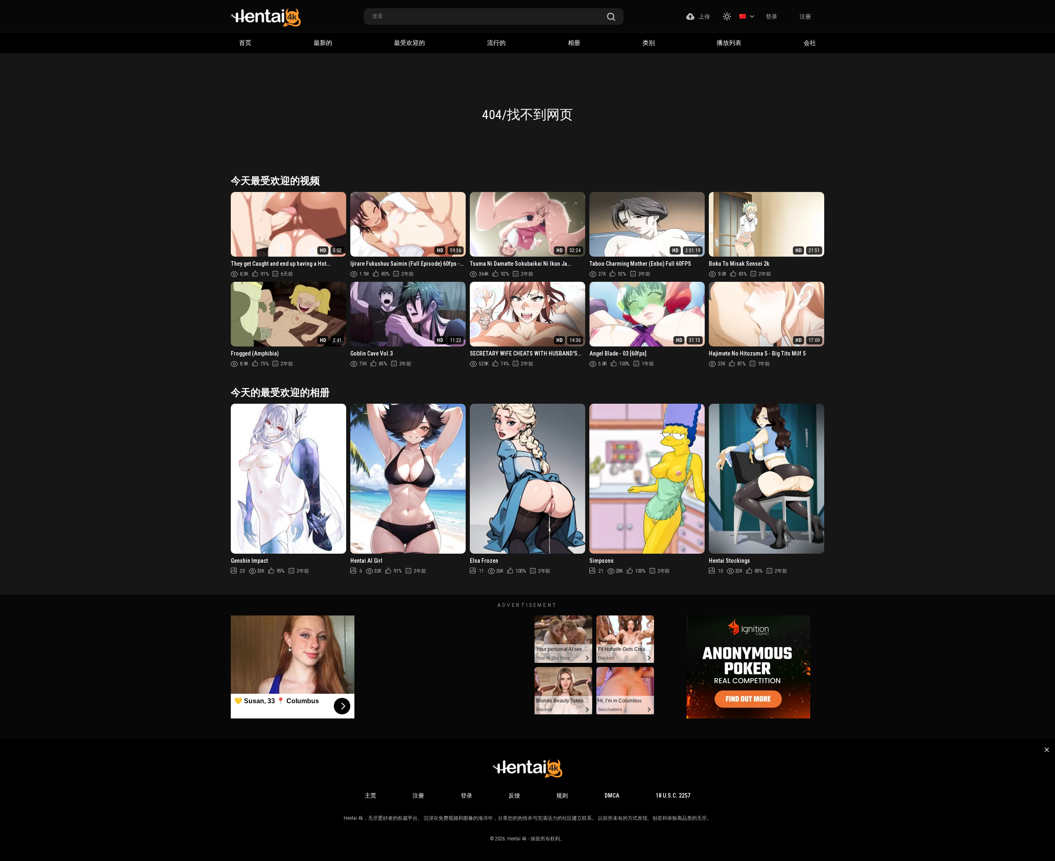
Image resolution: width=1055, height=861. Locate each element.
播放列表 (729, 43)
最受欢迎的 (409, 43)
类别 (648, 43)
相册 (574, 43)
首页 (245, 43)
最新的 (323, 43)
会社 (810, 43)
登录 (771, 16)
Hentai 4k (517, 839)
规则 (562, 795)
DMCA (612, 795)
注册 (805, 16)
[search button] (611, 17)
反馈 (514, 795)
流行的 (496, 43)
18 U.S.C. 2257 (673, 795)
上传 (704, 16)
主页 (370, 795)
